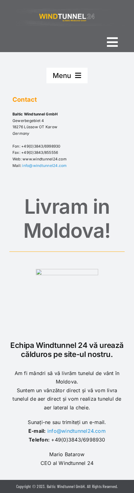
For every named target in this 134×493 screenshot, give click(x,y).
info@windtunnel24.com (44, 165)
